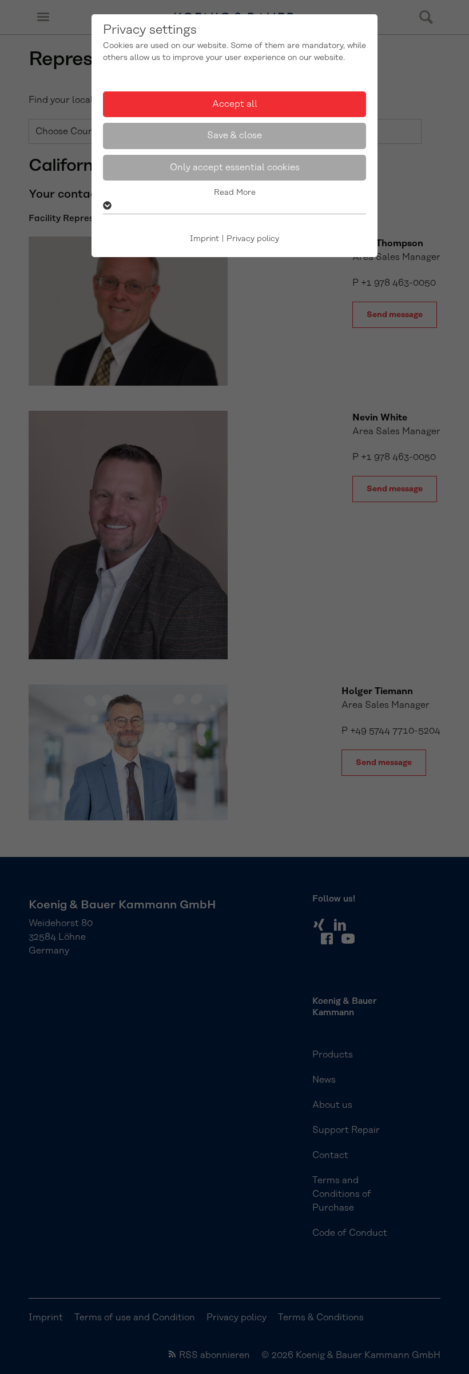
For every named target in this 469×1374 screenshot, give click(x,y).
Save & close (234, 135)
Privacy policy (252, 239)
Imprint (204, 239)
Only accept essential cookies (235, 167)
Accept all (234, 104)
